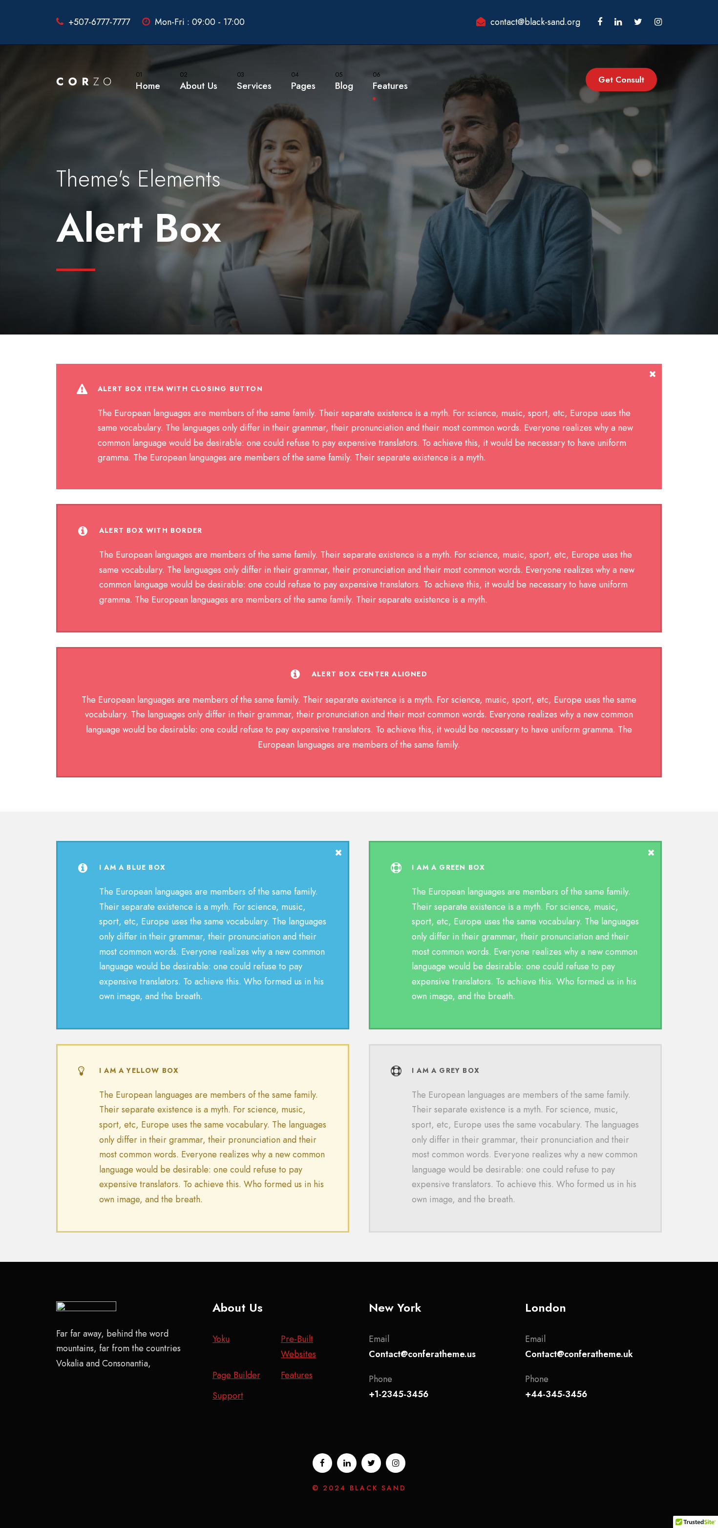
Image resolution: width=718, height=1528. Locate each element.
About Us (198, 81)
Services (254, 81)
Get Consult (621, 79)
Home (148, 81)
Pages (303, 81)
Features (390, 81)
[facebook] (599, 22)
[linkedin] (618, 22)
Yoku (221, 1339)
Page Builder (236, 1375)
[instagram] (658, 22)
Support (227, 1395)
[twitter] (638, 22)
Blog (344, 81)
